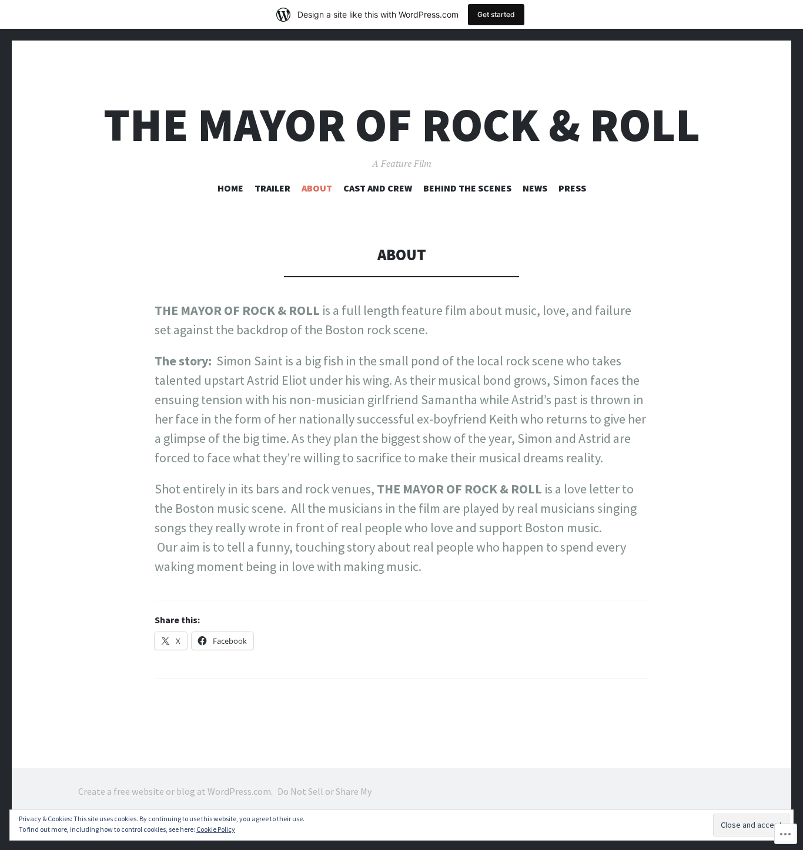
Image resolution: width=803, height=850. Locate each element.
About (317, 188)
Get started (496, 14)
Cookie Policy (215, 829)
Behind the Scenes (467, 188)
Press (572, 188)
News (535, 188)
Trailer (272, 188)
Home (230, 188)
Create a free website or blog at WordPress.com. (175, 791)
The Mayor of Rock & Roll (401, 124)
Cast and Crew (377, 188)
